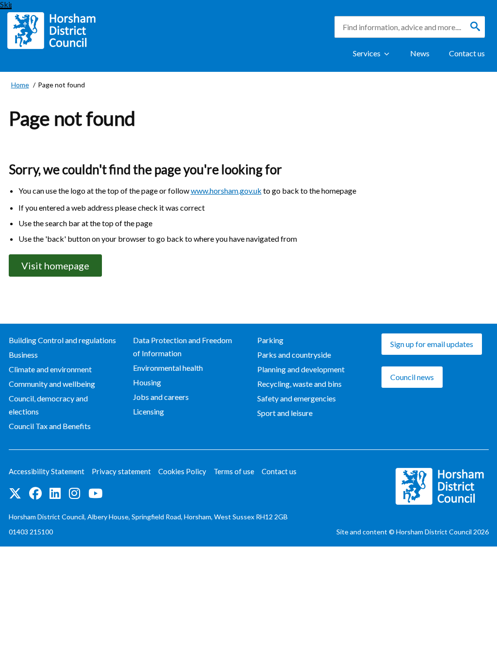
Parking (270, 340)
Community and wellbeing (52, 383)
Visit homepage (55, 265)
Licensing (148, 411)
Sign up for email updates (431, 343)
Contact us (467, 53)
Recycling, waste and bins (299, 383)
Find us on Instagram (75, 494)
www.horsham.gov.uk (226, 190)
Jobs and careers (161, 396)
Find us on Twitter (15, 494)
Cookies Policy (182, 471)
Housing (147, 382)
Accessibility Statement (46, 471)
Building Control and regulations (62, 340)
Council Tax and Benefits (50, 426)
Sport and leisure (285, 412)
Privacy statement (121, 471)
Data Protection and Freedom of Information (182, 346)
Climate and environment (50, 369)
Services (367, 53)
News (420, 53)
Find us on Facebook (35, 494)
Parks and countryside (294, 354)
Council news (412, 376)
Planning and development (301, 369)
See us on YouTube (95, 494)
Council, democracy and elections (48, 405)
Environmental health (168, 367)
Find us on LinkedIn (55, 494)
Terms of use (234, 471)
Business (23, 354)
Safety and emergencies (296, 398)
